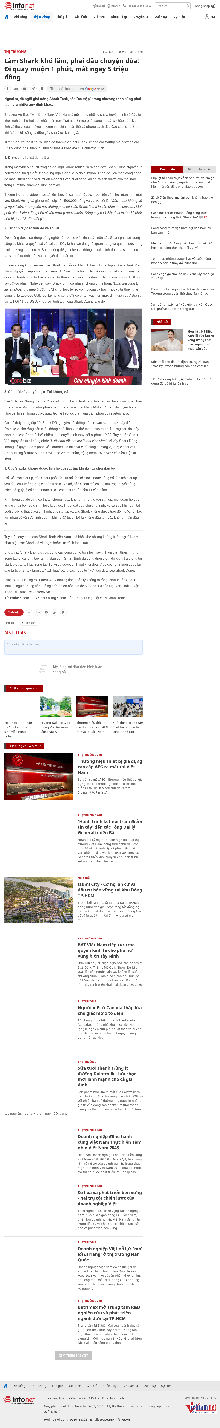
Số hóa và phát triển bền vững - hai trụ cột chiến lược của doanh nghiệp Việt (110, 1198)
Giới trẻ (99, 17)
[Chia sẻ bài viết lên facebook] (7, 88)
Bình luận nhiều (199, 169)
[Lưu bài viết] (42, 88)
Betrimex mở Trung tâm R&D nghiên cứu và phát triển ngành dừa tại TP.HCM (109, 1312)
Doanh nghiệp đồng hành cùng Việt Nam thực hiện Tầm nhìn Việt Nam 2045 (110, 1142)
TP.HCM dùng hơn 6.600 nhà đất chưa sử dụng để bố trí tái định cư (181, 381)
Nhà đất (84, 878)
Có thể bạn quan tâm (25, 688)
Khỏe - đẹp (119, 17)
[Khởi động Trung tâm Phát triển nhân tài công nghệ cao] (128, 706)
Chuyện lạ (140, 17)
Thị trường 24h (90, 755)
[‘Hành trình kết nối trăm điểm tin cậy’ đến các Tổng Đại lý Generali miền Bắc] (38, 837)
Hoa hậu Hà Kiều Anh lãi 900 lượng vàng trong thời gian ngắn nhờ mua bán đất (201, 340)
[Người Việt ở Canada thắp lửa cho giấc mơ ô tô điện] (38, 1023)
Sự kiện (179, 17)
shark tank (29, 623)
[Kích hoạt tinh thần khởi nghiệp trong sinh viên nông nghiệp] (20, 706)
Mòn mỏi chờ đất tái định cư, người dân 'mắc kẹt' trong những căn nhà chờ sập (180, 364)
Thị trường (42, 17)
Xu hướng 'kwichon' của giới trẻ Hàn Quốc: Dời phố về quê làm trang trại (182, 306)
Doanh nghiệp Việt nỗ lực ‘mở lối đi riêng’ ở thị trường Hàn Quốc (110, 1254)
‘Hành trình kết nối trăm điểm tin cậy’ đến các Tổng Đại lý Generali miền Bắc (110, 826)
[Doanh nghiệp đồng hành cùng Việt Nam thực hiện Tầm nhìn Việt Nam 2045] (38, 1152)
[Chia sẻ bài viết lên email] (24, 88)
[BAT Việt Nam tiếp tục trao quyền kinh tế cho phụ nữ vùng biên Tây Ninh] (38, 960)
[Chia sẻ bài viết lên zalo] (16, 88)
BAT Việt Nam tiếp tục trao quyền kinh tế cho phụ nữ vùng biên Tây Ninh (106, 950)
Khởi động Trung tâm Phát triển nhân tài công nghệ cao (128, 727)
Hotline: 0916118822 (139, 6)
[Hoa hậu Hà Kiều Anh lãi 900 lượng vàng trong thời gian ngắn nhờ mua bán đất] (167, 340)
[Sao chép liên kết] (33, 88)
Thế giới (62, 17)
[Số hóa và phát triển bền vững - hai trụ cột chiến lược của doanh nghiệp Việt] (38, 1208)
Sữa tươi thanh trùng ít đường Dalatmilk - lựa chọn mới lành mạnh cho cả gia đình (107, 1076)
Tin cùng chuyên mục (25, 746)
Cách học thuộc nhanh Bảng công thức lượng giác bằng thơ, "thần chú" (179, 215)
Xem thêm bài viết (73, 1355)
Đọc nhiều (167, 169)
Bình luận (14, 612)
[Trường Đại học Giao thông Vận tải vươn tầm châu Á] (56, 706)
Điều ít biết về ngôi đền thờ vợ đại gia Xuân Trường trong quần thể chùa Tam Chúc (182, 291)
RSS (213, 17)
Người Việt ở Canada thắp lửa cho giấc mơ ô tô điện (110, 1010)
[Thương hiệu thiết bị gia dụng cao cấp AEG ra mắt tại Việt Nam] (92, 706)
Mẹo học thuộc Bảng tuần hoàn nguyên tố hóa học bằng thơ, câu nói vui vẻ (181, 245)
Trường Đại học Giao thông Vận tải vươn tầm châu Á (55, 727)
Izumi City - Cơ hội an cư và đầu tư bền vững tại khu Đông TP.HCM (110, 889)
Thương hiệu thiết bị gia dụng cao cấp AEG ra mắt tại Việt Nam (92, 727)
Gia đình (81, 17)
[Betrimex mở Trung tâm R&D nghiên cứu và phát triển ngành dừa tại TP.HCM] (38, 1323)
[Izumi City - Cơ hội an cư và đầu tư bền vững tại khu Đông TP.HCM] (38, 900)
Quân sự (160, 17)
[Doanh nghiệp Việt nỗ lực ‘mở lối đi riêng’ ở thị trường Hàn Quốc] (38, 1264)
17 (205, 217)
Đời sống (20, 17)
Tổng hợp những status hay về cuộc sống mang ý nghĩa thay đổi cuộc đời (181, 261)
